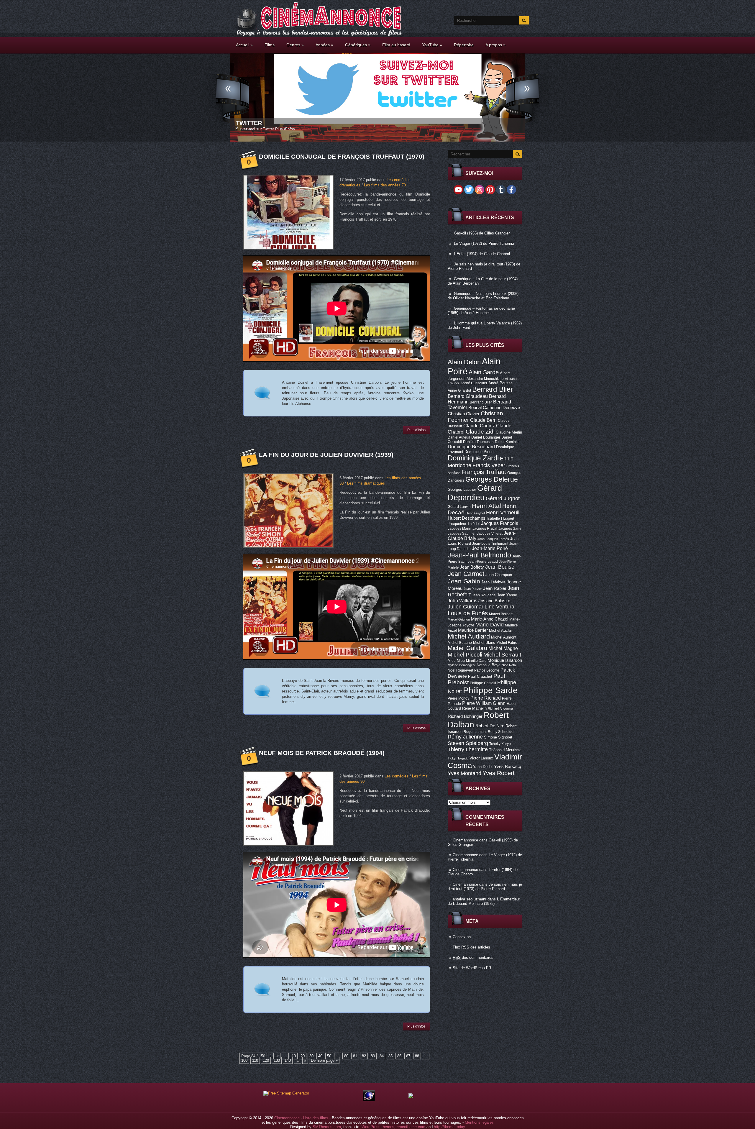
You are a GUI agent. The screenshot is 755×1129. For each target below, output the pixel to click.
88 (417, 1056)
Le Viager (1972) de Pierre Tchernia (484, 243)
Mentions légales (479, 1122)
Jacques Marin (459, 528)
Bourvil (475, 407)
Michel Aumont (503, 637)
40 (320, 1056)
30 (311, 1056)
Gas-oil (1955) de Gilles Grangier (482, 233)
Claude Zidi (480, 432)
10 (294, 1056)
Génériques (357, 44)
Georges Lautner (462, 489)
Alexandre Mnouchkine (485, 379)
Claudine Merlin (509, 432)
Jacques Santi (509, 528)
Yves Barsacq (507, 766)
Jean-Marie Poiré (490, 548)
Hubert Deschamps (466, 518)
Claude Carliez (479, 425)
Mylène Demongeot (461, 665)
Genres (295, 44)
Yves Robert (498, 773)
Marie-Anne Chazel (489, 619)
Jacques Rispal (484, 528)
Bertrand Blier (481, 402)
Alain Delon (464, 362)
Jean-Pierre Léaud (483, 561)
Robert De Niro (489, 725)
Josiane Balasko (494, 600)
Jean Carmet (466, 573)
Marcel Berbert (501, 614)
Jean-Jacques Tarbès (493, 539)
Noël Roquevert (460, 670)
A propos (495, 44)
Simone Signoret (498, 737)
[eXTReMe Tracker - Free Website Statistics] (369, 1100)
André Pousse (500, 383)
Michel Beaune (460, 643)
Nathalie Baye (488, 665)
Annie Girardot (459, 390)
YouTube (432, 44)
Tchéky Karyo (500, 744)
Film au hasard (396, 44)
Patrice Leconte (486, 670)
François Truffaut (484, 472)
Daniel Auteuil (459, 437)
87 (408, 1056)
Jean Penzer (473, 588)
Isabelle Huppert (500, 518)
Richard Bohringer (465, 716)
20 (303, 1056)
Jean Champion (498, 574)
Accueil (244, 44)
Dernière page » (324, 1060)
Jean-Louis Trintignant (490, 543)
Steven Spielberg (468, 743)
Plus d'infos (296, 129)
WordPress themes (378, 1127)
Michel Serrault (502, 655)
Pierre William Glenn (483, 703)
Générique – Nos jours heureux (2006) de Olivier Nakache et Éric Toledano (483, 295)
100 (244, 1060)
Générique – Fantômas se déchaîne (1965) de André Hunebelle (481, 310)
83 (373, 1056)
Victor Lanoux (481, 758)
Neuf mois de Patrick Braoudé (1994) (322, 752)
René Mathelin (474, 708)
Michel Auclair (501, 630)
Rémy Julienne (465, 737)
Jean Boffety (472, 567)
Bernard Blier (492, 389)
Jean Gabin (464, 581)
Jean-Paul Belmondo (479, 555)
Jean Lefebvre (493, 582)
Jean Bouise (499, 567)
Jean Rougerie (484, 595)
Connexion (462, 937)
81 (355, 1056)
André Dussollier (473, 383)
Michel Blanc (484, 642)
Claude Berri (483, 420)
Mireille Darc (476, 661)
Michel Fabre (506, 643)
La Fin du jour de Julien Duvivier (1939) (326, 454)
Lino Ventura (499, 606)
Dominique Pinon (479, 451)
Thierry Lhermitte (468, 749)
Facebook (252, 123)
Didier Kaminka (507, 442)
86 (399, 1056)
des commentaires (473, 957)
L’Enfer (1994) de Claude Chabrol (482, 254)
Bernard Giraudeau (468, 396)
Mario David (489, 624)
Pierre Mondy (458, 698)
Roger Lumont (475, 732)
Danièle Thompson (478, 442)
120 (266, 1060)
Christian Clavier (464, 413)
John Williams (462, 600)
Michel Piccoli (465, 655)
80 (346, 1056)
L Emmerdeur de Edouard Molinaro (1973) (484, 901)
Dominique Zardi (473, 458)
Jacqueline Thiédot (464, 523)
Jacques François (499, 523)
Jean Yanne (507, 595)
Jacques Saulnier (462, 533)
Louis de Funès (468, 613)
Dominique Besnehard (471, 446)
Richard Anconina (500, 708)
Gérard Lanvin (459, 507)
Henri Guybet (475, 513)
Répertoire (464, 44)
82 (364, 1056)
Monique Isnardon (505, 660)
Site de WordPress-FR (472, 968)
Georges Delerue (491, 479)
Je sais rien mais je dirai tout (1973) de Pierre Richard (485, 886)
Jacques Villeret (490, 533)
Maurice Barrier (473, 630)
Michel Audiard (469, 636)
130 (277, 1060)
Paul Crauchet (480, 676)
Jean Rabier (494, 588)
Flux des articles (471, 947)
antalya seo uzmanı (469, 899)
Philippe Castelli (483, 683)
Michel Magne (503, 648)
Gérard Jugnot (503, 498)
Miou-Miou (456, 661)
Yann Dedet (483, 766)
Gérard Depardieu (475, 492)
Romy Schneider (501, 732)
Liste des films (315, 1118)
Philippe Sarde (490, 690)
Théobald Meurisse (505, 750)
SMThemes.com (327, 1127)
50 (329, 1056)
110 (255, 1060)
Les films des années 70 (385, 185)
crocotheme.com (411, 1127)
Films (270, 44)
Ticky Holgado (458, 758)
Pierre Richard (485, 697)
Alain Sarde (484, 372)
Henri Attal (486, 505)
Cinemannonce (465, 840)
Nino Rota (509, 665)
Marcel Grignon (459, 619)
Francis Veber (488, 465)
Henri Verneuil (502, 513)
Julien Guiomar (465, 607)
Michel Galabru (467, 648)
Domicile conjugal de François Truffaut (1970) (341, 156)
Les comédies (396, 776)
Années (324, 44)
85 (390, 1056)
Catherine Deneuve (501, 407)
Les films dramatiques (366, 483)
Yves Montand (464, 773)
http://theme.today (449, 1127)
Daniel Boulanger (485, 437)
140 (288, 1060)
